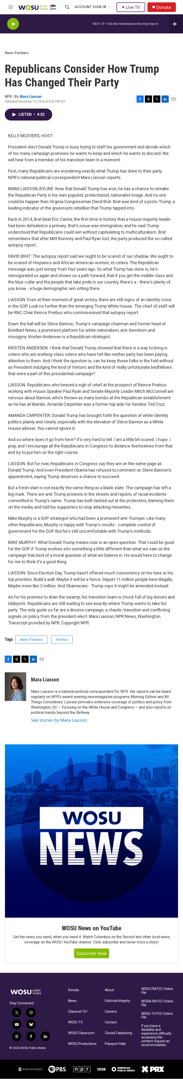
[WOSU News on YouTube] (91, 831)
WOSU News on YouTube (91, 928)
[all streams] (176, 23)
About (109, 990)
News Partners (17, 52)
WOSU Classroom (81, 1033)
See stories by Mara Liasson (59, 720)
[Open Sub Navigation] (110, 7)
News (72, 1001)
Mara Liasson (30, 96)
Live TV (133, 7)
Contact (111, 1022)
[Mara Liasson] (15, 686)
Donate (163, 7)
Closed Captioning (118, 1033)
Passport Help (115, 1044)
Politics (62, 640)
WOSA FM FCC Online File (157, 1003)
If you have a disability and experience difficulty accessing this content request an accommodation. (156, 1035)
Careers (111, 1011)
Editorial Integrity (117, 1001)
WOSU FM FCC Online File (157, 991)
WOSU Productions (82, 1044)
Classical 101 (78, 1011)
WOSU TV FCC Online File (157, 1015)
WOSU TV (75, 1022)
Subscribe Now (91, 953)
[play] (13, 24)
